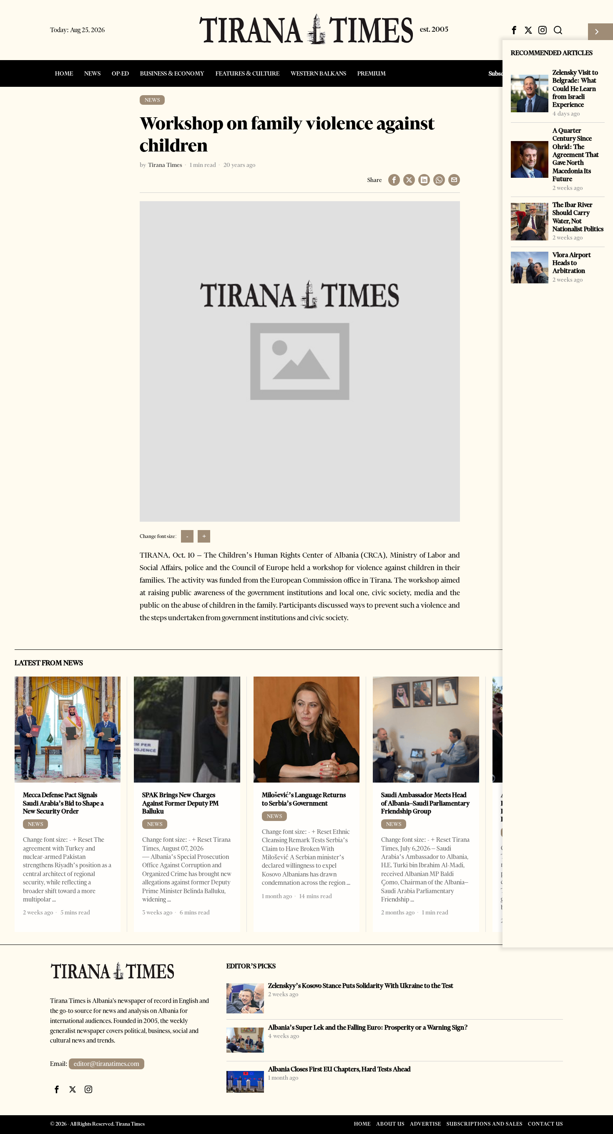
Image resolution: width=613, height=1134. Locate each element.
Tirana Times (165, 165)
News (152, 100)
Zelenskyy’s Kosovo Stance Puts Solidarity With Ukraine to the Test (360, 986)
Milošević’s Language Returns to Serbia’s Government (304, 799)
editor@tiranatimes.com (106, 1064)
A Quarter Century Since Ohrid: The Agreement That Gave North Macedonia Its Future (576, 154)
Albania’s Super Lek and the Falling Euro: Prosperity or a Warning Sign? (368, 1027)
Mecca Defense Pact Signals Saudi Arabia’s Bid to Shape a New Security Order (63, 803)
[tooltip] (514, 30)
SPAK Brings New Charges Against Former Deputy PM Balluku (180, 803)
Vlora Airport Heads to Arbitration (572, 263)
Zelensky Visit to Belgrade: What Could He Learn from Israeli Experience (575, 88)
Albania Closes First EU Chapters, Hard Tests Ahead (339, 1069)
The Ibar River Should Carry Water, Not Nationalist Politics (578, 217)
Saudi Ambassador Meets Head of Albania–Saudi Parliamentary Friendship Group (425, 803)
